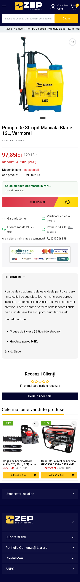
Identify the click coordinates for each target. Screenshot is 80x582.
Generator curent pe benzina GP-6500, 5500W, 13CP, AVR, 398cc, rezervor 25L (58, 463)
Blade (19, 28)
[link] (35, 424)
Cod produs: (10, 175)
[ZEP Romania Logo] (28, 7)
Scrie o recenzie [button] (40, 396)
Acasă (8, 28)
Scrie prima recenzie (13, 140)
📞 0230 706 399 (56, 238)
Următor (73, 450)
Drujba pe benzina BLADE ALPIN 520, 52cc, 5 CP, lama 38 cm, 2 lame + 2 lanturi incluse (19, 463)
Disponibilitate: (12, 170)
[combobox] (28, 18)
